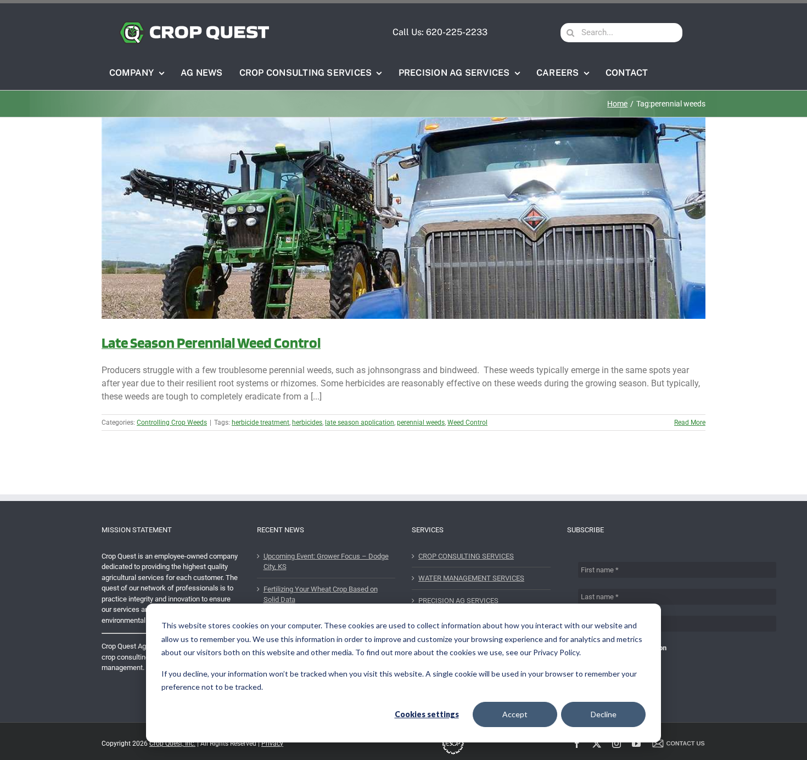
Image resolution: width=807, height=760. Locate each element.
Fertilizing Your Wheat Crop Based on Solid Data (321, 594)
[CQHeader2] (194, 24)
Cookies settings (427, 714)
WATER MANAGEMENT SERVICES (471, 578)
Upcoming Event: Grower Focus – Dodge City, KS (326, 561)
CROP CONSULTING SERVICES (466, 556)
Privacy (272, 743)
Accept (515, 714)
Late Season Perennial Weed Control (211, 342)
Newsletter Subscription (627, 648)
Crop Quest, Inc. (172, 743)
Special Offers (612, 659)
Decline (604, 714)
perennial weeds (421, 422)
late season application (359, 422)
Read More (689, 422)
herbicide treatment (260, 422)
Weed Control (467, 422)
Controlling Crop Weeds (172, 422)
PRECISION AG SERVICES (458, 600)
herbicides (307, 422)
